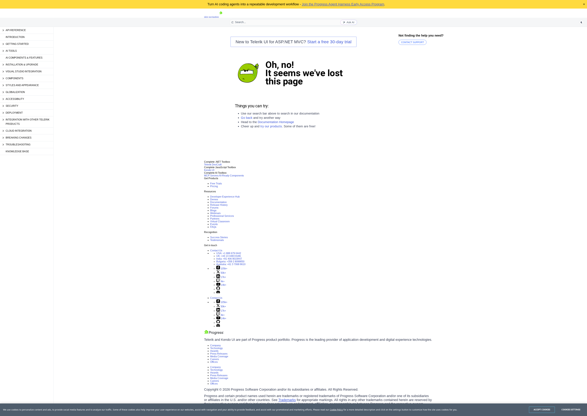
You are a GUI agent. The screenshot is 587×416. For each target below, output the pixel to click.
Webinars (215, 213)
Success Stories (219, 237)
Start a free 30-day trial (329, 41)
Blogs (213, 210)
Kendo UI (209, 170)
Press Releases (218, 353)
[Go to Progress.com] (214, 334)
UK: (228, 256)
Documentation (218, 202)
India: (229, 258)
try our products (271, 126)
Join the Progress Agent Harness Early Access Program (343, 4)
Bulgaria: (230, 261)
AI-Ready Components (231, 175)
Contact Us (216, 250)
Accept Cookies (542, 409)
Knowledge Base (17, 151)
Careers (214, 359)
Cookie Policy (336, 409)
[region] (293, 409)
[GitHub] (218, 289)
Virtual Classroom (220, 221)
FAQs (213, 227)
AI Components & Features (24, 57)
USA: (228, 253)
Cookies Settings (570, 409)
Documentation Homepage (276, 122)
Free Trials (216, 183)
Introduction (15, 37)
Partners (214, 218)
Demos (214, 199)
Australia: (231, 264)
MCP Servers (211, 175)
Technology (216, 348)
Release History (219, 205)
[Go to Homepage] (220, 17)
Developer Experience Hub (225, 196)
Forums (214, 207)
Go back (246, 117)
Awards (214, 351)
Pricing (214, 186)
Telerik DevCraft (213, 164)
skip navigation (211, 17)
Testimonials (217, 240)
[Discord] (218, 292)
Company (215, 345)
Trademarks (287, 400)
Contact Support (412, 42)
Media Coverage (219, 356)
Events (214, 224)
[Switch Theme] (581, 22)
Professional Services (222, 216)
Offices (214, 362)
